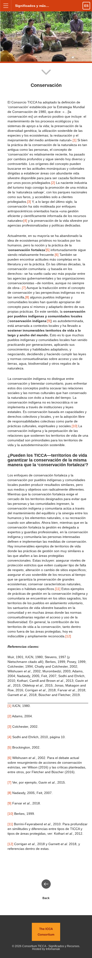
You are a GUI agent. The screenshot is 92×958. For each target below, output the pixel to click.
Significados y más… (32, 6)
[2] (53, 183)
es (86, 6)
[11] (57, 589)
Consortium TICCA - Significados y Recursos (50, 946)
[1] (74, 140)
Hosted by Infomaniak (46, 949)
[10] (74, 426)
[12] (68, 636)
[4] (25, 220)
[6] (57, 255)
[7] (24, 288)
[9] (49, 321)
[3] (29, 202)
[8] (27, 297)
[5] (48, 250)
